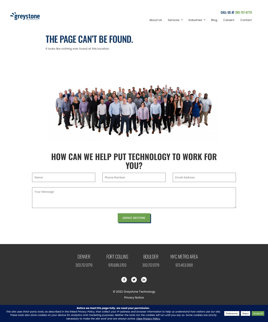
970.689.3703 (117, 265)
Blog (214, 20)
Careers (228, 20)
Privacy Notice (134, 297)
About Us (155, 20)
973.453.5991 (184, 265)
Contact (246, 20)
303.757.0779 (83, 265)
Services (173, 20)
